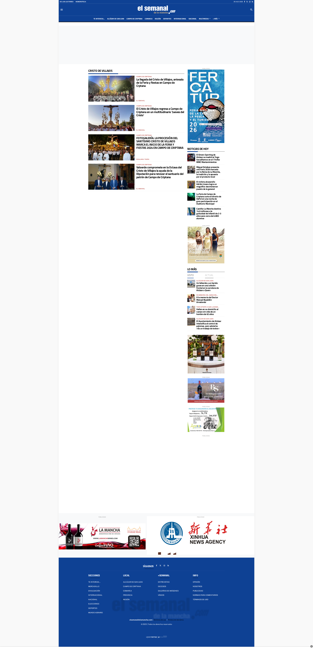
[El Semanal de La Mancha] (156, 9)
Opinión (196, 582)
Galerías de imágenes (168, 591)
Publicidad (198, 591)
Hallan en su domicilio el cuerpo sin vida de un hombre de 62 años (207, 312)
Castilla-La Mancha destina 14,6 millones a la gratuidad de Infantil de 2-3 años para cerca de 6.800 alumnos (208, 213)
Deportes (92, 608)
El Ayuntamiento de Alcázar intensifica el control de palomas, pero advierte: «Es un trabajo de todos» (208, 324)
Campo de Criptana (132, 586)
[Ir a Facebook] (244, 2)
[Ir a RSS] (252, 2)
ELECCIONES (93, 604)
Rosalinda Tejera (142, 159)
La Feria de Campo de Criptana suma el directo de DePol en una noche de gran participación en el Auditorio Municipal (208, 198)
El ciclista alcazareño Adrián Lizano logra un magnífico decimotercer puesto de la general (207, 185)
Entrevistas (163, 582)
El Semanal (140, 100)
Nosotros (197, 586)
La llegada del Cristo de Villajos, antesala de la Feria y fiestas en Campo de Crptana (159, 82)
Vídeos (161, 595)
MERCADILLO (93, 586)
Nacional (92, 599)
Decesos (162, 586)
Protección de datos (176, 620)
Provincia (127, 595)
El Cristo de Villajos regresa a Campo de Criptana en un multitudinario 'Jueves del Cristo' (160, 111)
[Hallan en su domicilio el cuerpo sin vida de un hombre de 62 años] (191, 310)
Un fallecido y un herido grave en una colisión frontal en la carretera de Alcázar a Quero (207, 286)
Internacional (95, 595)
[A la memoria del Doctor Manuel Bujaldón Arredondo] (191, 298)
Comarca (127, 591)
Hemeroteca (81, 2)
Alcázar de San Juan (133, 582)
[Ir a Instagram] (250, 2)
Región (126, 599)
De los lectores (66, 2)
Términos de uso (200, 599)
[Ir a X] (247, 2)
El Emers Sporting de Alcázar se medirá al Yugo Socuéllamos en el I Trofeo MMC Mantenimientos (208, 158)
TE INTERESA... (94, 582)
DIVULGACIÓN (94, 591)
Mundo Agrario (95, 613)
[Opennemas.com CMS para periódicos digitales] (156, 637)
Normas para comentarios (205, 595)
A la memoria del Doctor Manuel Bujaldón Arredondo (207, 300)
